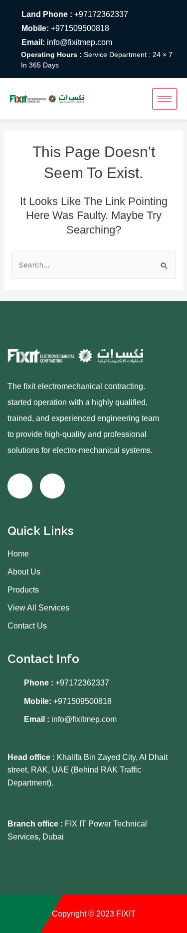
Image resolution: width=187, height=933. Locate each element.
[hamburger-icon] (164, 99)
